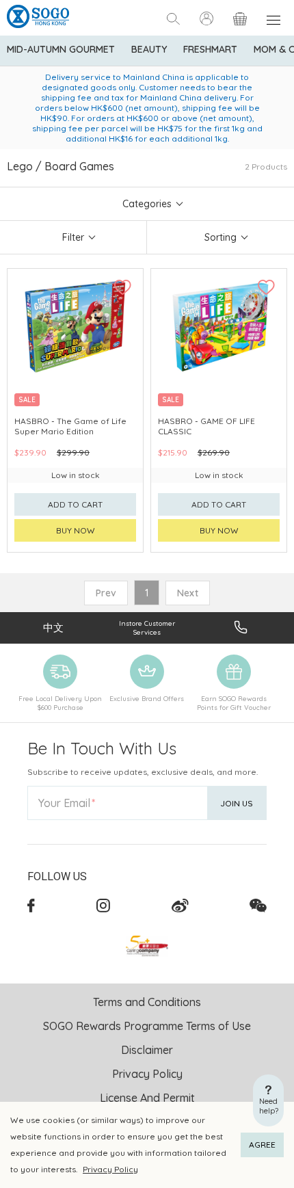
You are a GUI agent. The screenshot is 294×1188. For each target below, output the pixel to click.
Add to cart (75, 504)
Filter (73, 237)
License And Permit (147, 1098)
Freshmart (210, 49)
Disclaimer (147, 1050)
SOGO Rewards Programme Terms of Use (147, 1026)
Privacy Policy (110, 1169)
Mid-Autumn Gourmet (61, 49)
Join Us (236, 803)
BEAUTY (149, 49)
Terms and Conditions (147, 1002)
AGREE (262, 1144)
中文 (53, 627)
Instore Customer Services (147, 628)
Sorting (220, 237)
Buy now (75, 530)
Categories (147, 204)
